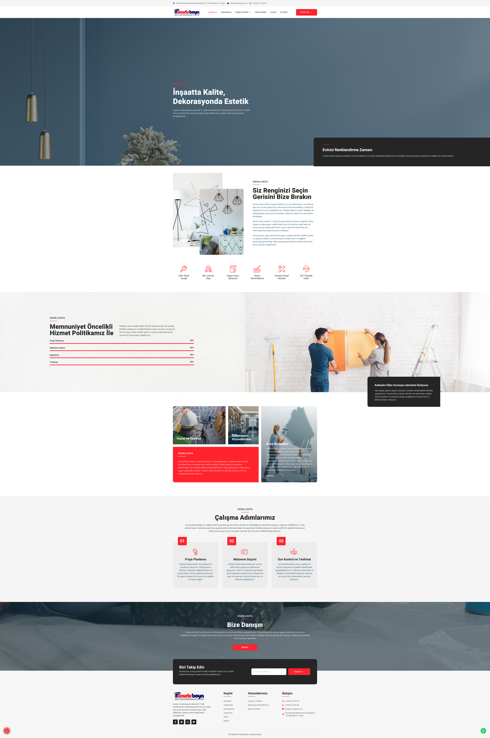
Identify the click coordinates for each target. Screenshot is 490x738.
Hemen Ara (305, 12)
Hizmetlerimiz (241, 12)
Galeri (273, 12)
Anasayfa (212, 12)
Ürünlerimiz (260, 12)
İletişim (283, 12)
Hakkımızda (226, 12)
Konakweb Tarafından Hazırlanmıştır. (245, 734)
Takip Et (297, 671)
